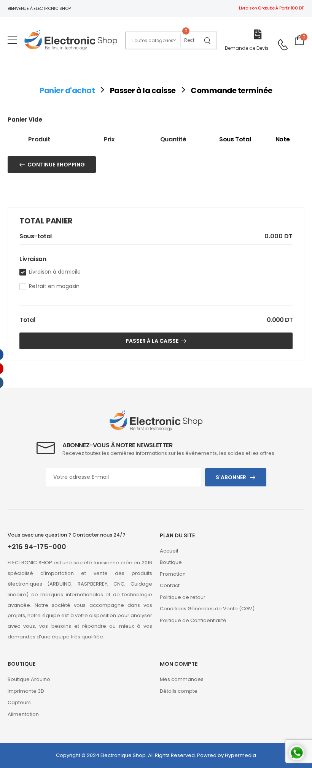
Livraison (32, 259)
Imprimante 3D (26, 691)
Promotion (173, 574)
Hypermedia (240, 755)
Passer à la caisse (143, 90)
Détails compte (178, 691)
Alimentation (23, 714)
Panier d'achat (67, 90)
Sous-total (35, 236)
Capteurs (19, 702)
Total (27, 320)
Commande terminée (231, 90)
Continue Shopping (56, 164)
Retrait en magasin (54, 286)
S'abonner (231, 477)
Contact (170, 585)
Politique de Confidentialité (193, 620)
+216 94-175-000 (37, 546)
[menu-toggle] (12, 40)
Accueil (169, 550)
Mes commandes (182, 679)
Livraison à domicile (55, 272)
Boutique (171, 562)
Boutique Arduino (29, 679)
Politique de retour (182, 597)
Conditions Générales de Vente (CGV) (207, 608)
